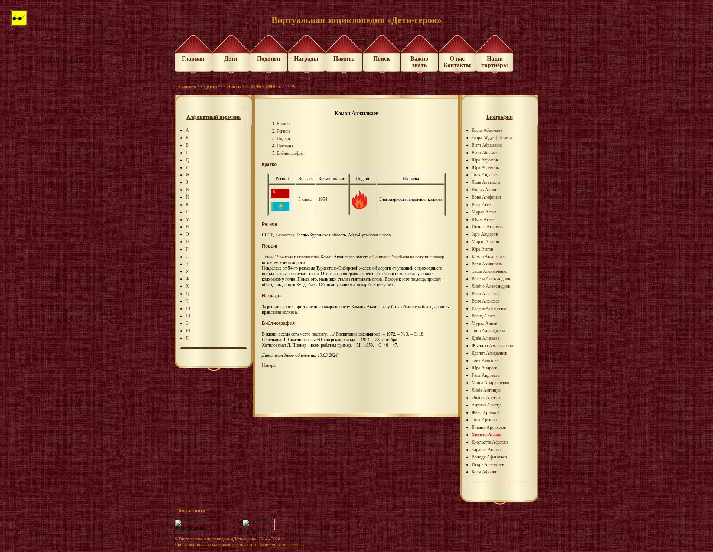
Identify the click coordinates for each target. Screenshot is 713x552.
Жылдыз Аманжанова (492, 345)
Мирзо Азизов (485, 241)
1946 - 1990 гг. (266, 86)
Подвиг (284, 138)
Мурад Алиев (484, 323)
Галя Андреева (485, 375)
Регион (283, 131)
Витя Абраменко (487, 145)
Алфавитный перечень (213, 117)
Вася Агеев (482, 204)
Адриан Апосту (486, 405)
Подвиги (268, 58)
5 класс (305, 199)
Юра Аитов (482, 249)
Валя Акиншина (487, 264)
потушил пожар (429, 256)
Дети (230, 58)
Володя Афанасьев (489, 457)
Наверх (269, 365)
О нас (457, 58)
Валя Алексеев (485, 293)
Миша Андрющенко (490, 382)
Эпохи (234, 86)
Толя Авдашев (485, 174)
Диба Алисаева (485, 338)
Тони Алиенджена (488, 330)
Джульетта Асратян (490, 442)
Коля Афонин (484, 471)
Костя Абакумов (487, 130)
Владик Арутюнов (489, 427)
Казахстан (284, 235)
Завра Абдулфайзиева (492, 137)
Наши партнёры (494, 61)
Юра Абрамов (485, 160)
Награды (306, 58)
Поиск (381, 58)
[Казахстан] (280, 209)
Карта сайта (191, 510)
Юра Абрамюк (485, 167)
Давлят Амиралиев (489, 353)
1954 (322, 199)
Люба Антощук (486, 390)
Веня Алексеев (485, 301)
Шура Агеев (483, 219)
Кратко (283, 123)
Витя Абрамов (485, 152)
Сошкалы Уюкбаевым (393, 256)
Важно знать (419, 61)
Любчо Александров (491, 286)
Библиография (290, 153)
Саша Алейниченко (489, 271)
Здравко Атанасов (488, 449)
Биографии (499, 117)
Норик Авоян (484, 189)
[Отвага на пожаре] (359, 207)
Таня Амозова (485, 360)
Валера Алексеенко (489, 308)
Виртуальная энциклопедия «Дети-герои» (217, 539)
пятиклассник (306, 256)
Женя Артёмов (485, 412)
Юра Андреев (484, 367)
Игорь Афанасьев (488, 464)
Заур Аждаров (485, 234)
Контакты (457, 65)
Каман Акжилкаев (489, 256)
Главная (193, 58)
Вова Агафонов (486, 197)
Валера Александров (491, 278)
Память (343, 58)
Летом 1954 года (277, 256)
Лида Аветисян (486, 182)
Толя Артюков (485, 419)
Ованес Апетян (486, 397)
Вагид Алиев (484, 316)
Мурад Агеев (484, 212)
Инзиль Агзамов (487, 226)
